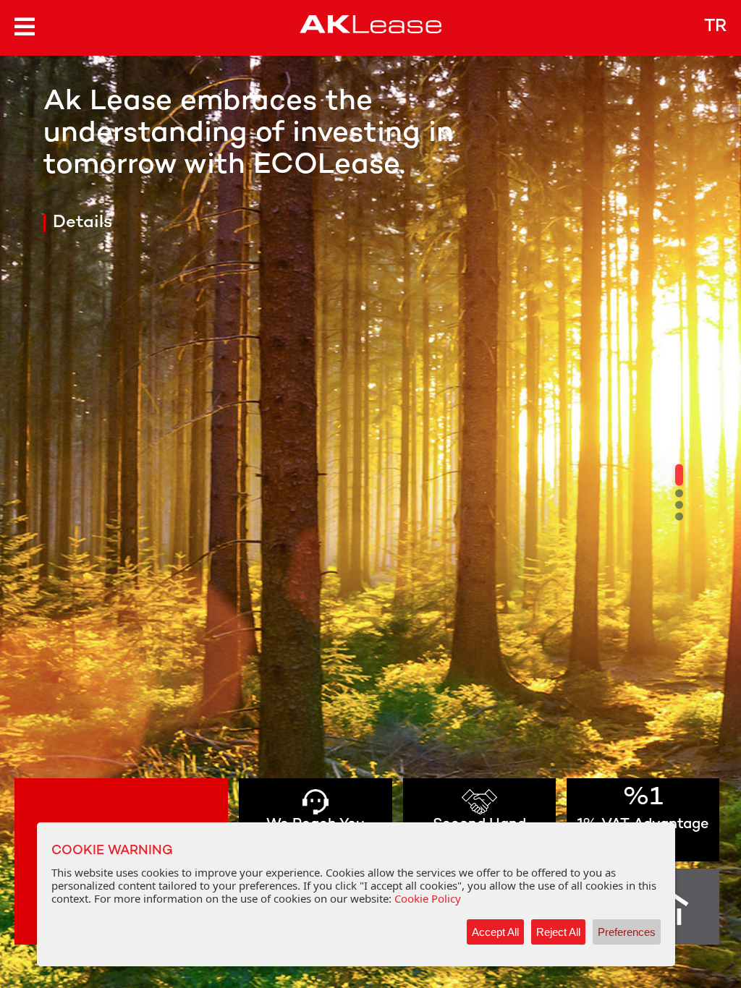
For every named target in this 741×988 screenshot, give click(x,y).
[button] (679, 475)
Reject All (558, 932)
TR (715, 27)
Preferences (627, 932)
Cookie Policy (427, 898)
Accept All (495, 932)
